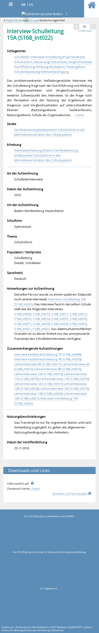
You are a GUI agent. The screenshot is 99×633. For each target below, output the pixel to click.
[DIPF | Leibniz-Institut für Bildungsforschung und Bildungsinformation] (49, 606)
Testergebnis (75, 67)
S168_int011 (59, 314)
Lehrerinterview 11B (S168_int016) (64, 379)
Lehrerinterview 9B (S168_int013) (57, 369)
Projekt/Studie (14, 20)
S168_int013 (22, 319)
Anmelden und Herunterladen (70, 493)
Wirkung (42, 67)
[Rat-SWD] (49, 534)
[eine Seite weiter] (93, 26)
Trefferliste (84, 30)
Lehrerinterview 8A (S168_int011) (37, 364)
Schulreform (23, 62)
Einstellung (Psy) (57, 57)
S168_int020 (78, 324)
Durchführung (24, 67)
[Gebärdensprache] (42, 14)
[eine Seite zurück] (76, 26)
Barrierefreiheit (40, 627)
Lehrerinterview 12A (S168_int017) (38, 384)
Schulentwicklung (26, 72)
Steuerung (41, 62)
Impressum (7, 627)
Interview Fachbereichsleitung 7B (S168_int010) (47, 359)
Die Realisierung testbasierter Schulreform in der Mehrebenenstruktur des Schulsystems (49, 132)
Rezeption (57, 67)
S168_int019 (59, 324)
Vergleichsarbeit (79, 62)
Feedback (77, 57)
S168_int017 (22, 324)
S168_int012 (78, 314)
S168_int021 (22, 329)
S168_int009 (22, 314)
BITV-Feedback (59, 627)
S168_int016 (78, 319)
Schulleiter (22, 57)
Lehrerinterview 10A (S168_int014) (38, 374)
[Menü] (10, 4)
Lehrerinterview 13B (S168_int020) (38, 393)
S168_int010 (41, 314)
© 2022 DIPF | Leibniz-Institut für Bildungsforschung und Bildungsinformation (46, 629)
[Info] (90, 493)
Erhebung (31, 20)
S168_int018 (41, 324)
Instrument (58, 62)
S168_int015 (59, 319)
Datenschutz (23, 627)
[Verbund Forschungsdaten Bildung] (49, 570)
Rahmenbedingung (54, 72)
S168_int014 (41, 319)
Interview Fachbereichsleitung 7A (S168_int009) (47, 354)
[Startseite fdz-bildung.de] (91, 7)
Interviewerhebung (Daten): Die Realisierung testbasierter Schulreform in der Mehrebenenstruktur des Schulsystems (46, 155)
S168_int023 (41, 329)
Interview (37, 57)
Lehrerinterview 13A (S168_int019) (64, 388)
